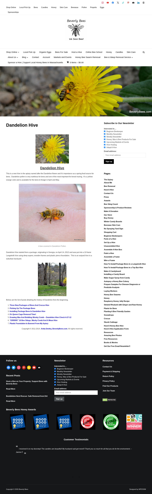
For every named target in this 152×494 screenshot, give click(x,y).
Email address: (110, 151)
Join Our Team (109, 391)
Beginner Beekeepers (113, 236)
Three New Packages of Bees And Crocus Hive (29, 305)
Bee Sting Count (111, 204)
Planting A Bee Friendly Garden (117, 311)
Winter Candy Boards (113, 221)
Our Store (108, 215)
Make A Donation (111, 211)
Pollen (84, 7)
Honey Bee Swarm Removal (87, 57)
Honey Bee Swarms (112, 295)
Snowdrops (109, 315)
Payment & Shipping (111, 371)
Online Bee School (94, 52)
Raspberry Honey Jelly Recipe (117, 301)
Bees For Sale (61, 52)
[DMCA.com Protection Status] (109, 401)
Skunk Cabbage (111, 322)
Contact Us (108, 193)
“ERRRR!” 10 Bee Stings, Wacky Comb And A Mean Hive (33, 320)
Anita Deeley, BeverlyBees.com (54, 329)
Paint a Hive (109, 253)
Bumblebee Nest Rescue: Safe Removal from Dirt (27, 396)
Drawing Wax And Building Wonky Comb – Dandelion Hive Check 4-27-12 (40, 317)
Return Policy (108, 376)
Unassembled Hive (112, 246)
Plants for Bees (110, 308)
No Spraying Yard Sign (113, 229)
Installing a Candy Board (114, 274)
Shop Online (11, 7)
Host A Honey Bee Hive (114, 326)
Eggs (102, 7)
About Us (12, 57)
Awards (107, 201)
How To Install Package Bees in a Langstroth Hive (125, 264)
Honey (53, 7)
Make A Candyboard (112, 271)
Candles (44, 7)
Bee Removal (109, 186)
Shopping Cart (110, 232)
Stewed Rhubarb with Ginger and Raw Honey (123, 305)
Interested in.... (110, 129)
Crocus (107, 319)
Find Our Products (110, 386)
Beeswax (74, 7)
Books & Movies (111, 342)
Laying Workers (110, 291)
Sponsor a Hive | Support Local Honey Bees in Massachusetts (35, 62)
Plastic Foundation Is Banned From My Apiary (29, 323)
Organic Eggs (45, 52)
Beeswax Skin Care (112, 225)
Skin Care (64, 7)
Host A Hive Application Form (116, 329)
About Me (108, 183)
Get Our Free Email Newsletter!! (117, 346)
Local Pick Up (24, 7)
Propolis (93, 7)
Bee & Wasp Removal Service (117, 57)
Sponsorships (13, 12)
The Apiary (108, 180)
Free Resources (110, 339)
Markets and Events (62, 57)
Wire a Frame (109, 260)
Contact (35, 57)
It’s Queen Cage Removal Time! (23, 314)
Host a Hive (77, 52)
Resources (108, 332)
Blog (24, 57)
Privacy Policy (109, 381)
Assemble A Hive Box (113, 250)
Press (106, 197)
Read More (10, 389)
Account (46, 57)
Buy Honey (108, 218)
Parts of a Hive (110, 239)
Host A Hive (109, 190)
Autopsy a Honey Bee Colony (116, 281)
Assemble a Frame (112, 257)
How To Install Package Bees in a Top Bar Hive (123, 268)
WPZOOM (142, 489)
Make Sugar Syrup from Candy (117, 278)
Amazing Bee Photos (113, 335)
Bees (36, 7)
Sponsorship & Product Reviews (118, 208)
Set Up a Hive (109, 242)
